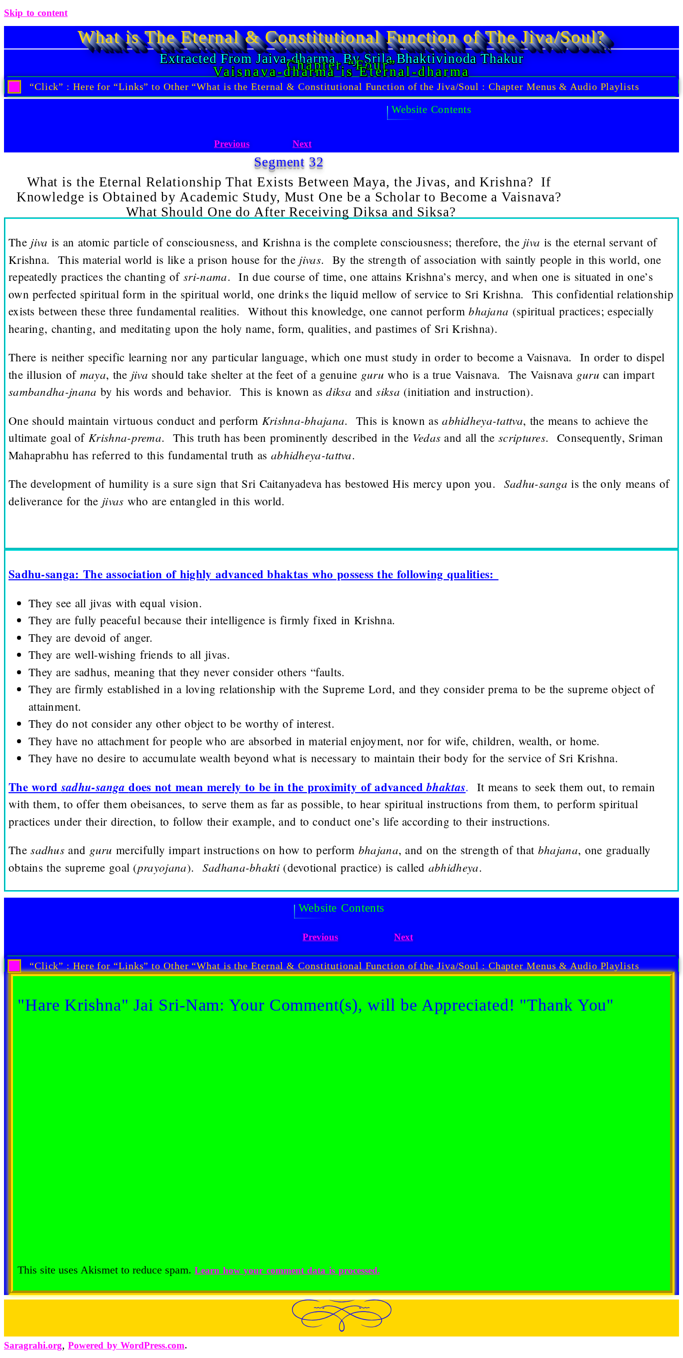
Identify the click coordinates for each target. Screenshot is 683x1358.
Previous (232, 143)
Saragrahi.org (33, 1345)
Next (302, 143)
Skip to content (36, 12)
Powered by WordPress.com (126, 1345)
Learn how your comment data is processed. (287, 1270)
